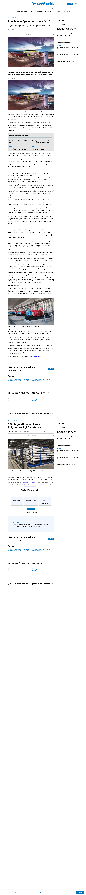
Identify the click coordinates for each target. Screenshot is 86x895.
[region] (43, 892)
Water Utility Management (37, 11)
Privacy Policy (38, 892)
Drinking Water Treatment (22, 11)
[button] (9, 4)
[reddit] (32, 34)
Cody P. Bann (11, 431)
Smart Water (67, 11)
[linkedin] (28, 34)
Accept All (80, 892)
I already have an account (31, 512)
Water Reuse (48, 11)
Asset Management (57, 11)
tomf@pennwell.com (35, 356)
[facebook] (26, 34)
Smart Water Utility (12, 420)
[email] (35, 34)
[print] (53, 34)
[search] (11, 4)
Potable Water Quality (13, 17)
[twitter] (30, 34)
